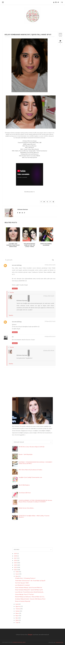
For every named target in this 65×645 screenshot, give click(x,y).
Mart (17, 618)
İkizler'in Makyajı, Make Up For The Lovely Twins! (29, 245)
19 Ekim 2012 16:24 (48, 296)
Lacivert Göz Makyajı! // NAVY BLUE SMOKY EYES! (12, 245)
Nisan (17, 615)
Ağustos (18, 606)
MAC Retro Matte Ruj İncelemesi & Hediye (30, 469)
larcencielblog (16, 265)
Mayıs (17, 613)
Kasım (17, 574)
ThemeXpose (59, 642)
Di (13, 337)
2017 (15, 558)
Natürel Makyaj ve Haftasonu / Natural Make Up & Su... (30, 596)
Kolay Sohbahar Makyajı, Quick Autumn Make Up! (28, 587)
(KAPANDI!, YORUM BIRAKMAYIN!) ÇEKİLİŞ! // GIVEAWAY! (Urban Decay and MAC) (35, 462)
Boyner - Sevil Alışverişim (25, 454)
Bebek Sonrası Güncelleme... (26, 508)
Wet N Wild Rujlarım (24, 485)
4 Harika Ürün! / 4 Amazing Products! (25, 578)
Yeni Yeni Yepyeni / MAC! (22, 583)
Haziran (18, 611)
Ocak (17, 622)
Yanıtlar (12, 292)
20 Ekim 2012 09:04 (48, 350)
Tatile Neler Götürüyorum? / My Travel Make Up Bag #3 (30, 580)
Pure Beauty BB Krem (25, 492)
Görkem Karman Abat (19, 642)
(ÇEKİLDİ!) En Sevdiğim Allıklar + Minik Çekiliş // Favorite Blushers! (34, 516)
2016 (15, 560)
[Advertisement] (20, 534)
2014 (15, 565)
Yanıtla (15, 288)
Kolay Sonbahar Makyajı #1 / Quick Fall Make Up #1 (29, 589)
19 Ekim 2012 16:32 (50, 321)
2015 (15, 562)
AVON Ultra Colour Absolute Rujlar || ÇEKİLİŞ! (32, 446)
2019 (15, 553)
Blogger (30, 634)
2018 (15, 556)
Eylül (17, 604)
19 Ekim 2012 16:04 (50, 265)
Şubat (17, 620)
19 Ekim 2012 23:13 (50, 336)
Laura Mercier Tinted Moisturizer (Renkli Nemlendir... (29, 592)
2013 (15, 567)
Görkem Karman (22, 300)
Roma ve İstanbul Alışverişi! (46, 244)
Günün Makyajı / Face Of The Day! (24, 594)
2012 (15, 569)
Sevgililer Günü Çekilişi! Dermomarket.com (30, 477)
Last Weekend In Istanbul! (22, 585)
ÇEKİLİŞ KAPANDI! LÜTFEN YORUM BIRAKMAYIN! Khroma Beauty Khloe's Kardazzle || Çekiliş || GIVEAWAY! (35, 501)
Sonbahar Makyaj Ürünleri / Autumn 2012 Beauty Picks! (30, 599)
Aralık (17, 571)
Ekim (17, 576)
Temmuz (18, 608)
